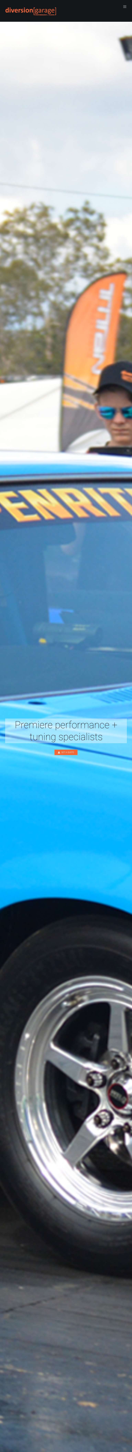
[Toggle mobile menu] (125, 6)
